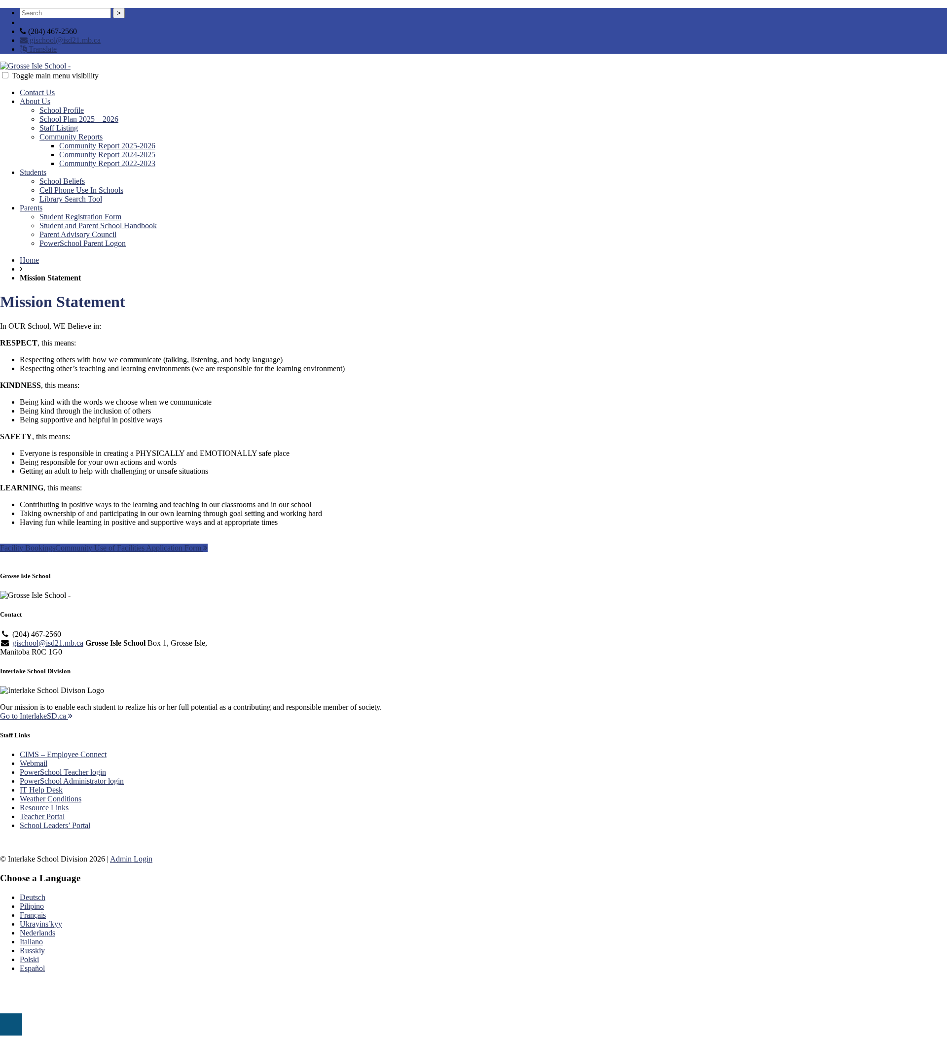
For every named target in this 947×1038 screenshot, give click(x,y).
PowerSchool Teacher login (63, 772)
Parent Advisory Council (77, 234)
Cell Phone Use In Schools (81, 190)
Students (33, 172)
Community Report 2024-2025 (107, 154)
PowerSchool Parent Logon (82, 243)
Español (32, 968)
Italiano (31, 941)
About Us (35, 101)
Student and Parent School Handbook (98, 225)
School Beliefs (62, 181)
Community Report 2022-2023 (107, 163)
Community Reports (71, 137)
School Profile (61, 110)
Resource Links (44, 807)
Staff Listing (58, 128)
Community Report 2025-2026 (107, 145)
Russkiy (32, 950)
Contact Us (37, 92)
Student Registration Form (80, 216)
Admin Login (131, 859)
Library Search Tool (70, 199)
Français (33, 915)
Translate (42, 49)
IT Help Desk (41, 790)
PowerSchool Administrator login (72, 781)
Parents (31, 208)
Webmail (33, 763)
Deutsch (32, 897)
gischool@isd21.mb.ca (64, 40)
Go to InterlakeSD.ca (34, 716)
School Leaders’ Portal (55, 825)
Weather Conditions (50, 799)
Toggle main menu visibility (55, 75)
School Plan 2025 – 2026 (78, 119)
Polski (29, 959)
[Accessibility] (11, 1024)
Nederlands (37, 933)
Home (29, 260)
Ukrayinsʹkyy (41, 924)
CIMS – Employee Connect (63, 754)
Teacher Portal (42, 816)
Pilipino (32, 906)
